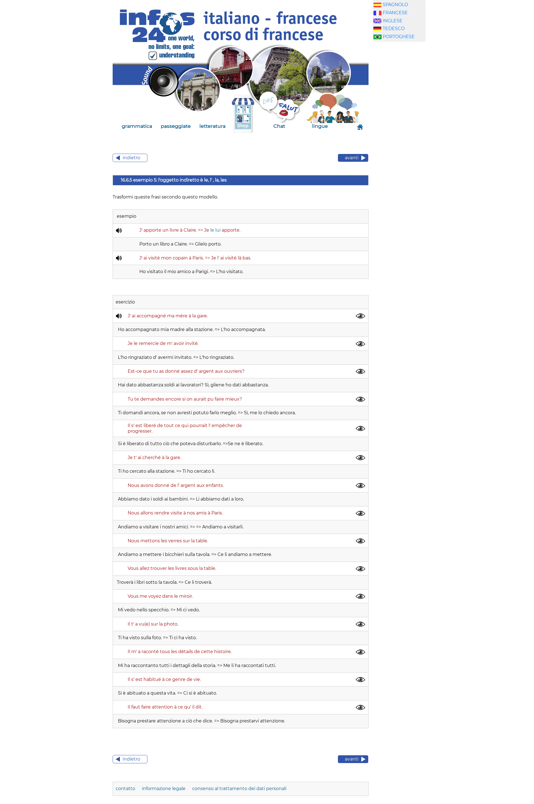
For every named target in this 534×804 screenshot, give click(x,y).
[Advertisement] (399, 133)
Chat (279, 126)
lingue (320, 126)
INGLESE (392, 20)
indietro (131, 157)
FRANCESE (395, 12)
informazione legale (164, 788)
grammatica (137, 126)
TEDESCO (394, 28)
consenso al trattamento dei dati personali (239, 788)
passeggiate (176, 126)
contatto (126, 788)
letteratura (212, 126)
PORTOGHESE (399, 36)
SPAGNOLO (395, 4)
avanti (352, 157)
